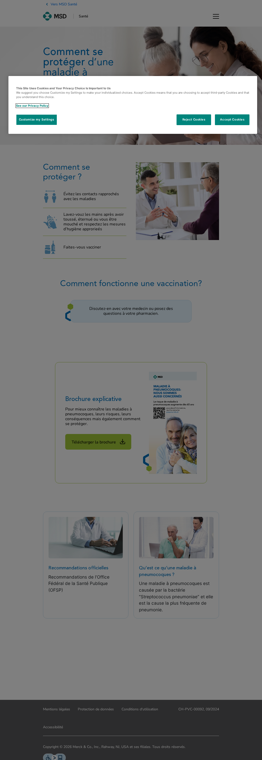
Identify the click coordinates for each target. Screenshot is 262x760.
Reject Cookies (193, 119)
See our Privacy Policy (32, 105)
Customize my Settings (36, 119)
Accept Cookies (232, 119)
